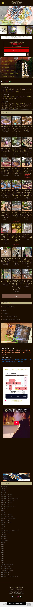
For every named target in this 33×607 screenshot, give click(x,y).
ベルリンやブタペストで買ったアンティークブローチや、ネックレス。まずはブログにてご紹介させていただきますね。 (16, 106)
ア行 (2, 544)
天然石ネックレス (6, 503)
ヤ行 (2, 558)
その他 (3, 524)
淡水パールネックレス (7, 501)
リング (3, 526)
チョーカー (4, 493)
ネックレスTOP (5, 532)
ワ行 (2, 562)
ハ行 (2, 554)
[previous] (2, 15)
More (16, 296)
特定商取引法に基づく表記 (11, 319)
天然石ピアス (5, 520)
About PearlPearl (8, 307)
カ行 (2, 546)
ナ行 (2, 552)
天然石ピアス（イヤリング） (9, 576)
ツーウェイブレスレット (8, 507)
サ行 (2, 548)
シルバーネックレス (7, 570)
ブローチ (3, 534)
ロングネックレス (6, 497)
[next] (31, 15)
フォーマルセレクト (7, 564)
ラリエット (4, 491)
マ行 (2, 556)
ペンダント (4, 489)
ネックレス (4, 487)
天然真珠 (3, 536)
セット (3, 528)
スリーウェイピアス (7, 516)
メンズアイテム (5, 566)
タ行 (2, 550)
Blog (4, 310)
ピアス (3, 513)
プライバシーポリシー (10, 316)
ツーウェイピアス (6, 515)
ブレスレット (5, 505)
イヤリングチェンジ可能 (8, 518)
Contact (5, 313)
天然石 (3, 511)
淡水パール (4, 509)
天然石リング (5, 574)
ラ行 (2, 560)
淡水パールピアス (6, 522)
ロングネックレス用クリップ (9, 499)
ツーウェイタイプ (6, 495)
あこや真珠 (4, 540)
